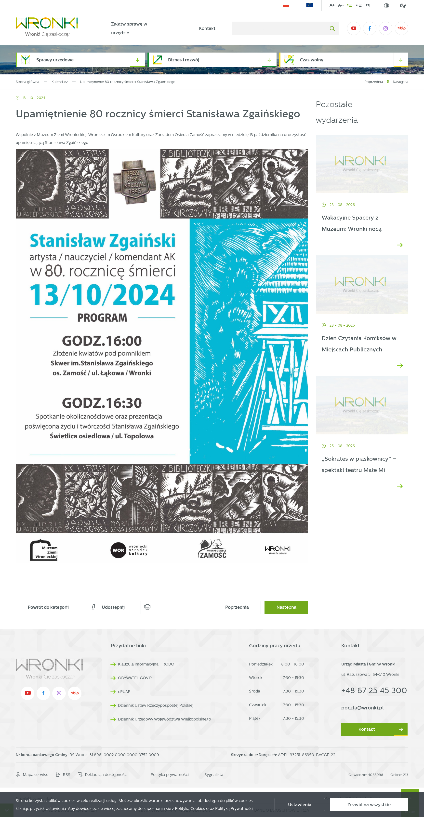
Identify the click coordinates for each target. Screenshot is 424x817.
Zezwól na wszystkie (369, 804)
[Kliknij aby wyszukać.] (332, 28)
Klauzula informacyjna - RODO (146, 664)
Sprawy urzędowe (55, 59)
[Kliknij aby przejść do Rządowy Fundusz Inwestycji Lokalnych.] (286, 6)
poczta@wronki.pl (362, 708)
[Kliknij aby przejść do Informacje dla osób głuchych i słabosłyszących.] (400, 5)
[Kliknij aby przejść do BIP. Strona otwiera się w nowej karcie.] (401, 28)
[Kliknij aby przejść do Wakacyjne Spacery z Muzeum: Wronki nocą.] (362, 164)
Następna (400, 82)
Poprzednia (373, 82)
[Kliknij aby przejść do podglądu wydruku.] (147, 607)
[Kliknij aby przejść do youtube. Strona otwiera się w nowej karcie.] (353, 28)
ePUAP (124, 691)
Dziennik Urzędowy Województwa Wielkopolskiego (164, 719)
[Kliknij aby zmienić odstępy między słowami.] (359, 6)
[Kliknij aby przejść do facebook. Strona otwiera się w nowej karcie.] (369, 28)
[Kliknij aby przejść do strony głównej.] (55, 28)
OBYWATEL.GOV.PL (136, 678)
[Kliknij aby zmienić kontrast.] (386, 5)
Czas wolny (311, 59)
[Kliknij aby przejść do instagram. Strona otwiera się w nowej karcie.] (385, 28)
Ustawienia (299, 804)
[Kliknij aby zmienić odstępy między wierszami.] (350, 6)
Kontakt (207, 28)
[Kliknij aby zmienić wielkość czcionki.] (332, 6)
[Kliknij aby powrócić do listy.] (388, 81)
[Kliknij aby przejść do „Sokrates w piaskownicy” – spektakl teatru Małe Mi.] (362, 405)
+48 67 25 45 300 (374, 690)
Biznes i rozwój (183, 59)
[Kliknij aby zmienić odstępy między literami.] (341, 6)
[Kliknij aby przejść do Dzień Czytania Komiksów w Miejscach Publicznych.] (362, 284)
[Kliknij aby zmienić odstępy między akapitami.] (368, 6)
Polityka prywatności (170, 774)
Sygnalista (213, 774)
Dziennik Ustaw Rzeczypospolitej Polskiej (155, 705)
